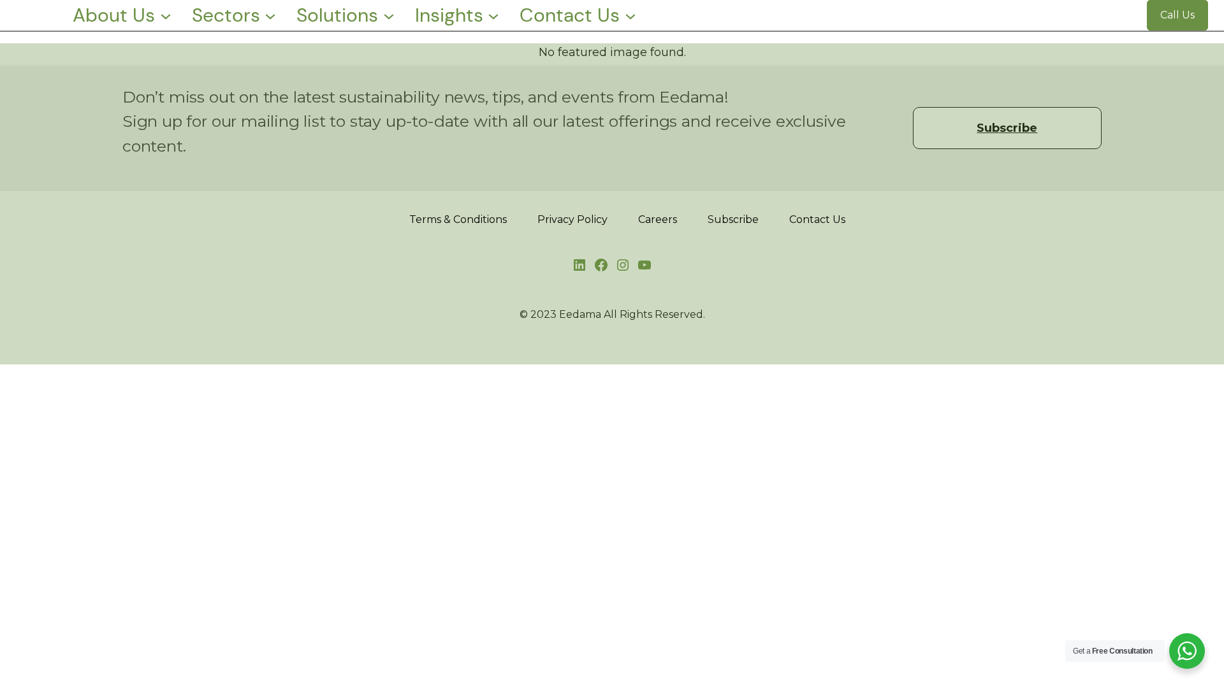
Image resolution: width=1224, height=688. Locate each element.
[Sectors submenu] (270, 15)
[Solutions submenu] (389, 15)
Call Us (1177, 15)
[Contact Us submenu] (630, 15)
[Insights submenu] (493, 15)
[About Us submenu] (165, 15)
